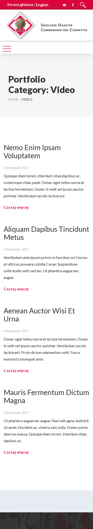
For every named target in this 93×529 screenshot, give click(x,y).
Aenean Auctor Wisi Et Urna (39, 314)
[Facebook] (73, 4)
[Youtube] (64, 4)
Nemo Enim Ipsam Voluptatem (32, 151)
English (42, 4)
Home (13, 99)
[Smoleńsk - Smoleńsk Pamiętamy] (46, 24)
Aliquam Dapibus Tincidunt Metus (46, 233)
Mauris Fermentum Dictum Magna (46, 396)
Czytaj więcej (16, 207)
